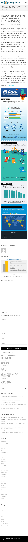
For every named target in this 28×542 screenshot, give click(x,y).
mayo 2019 (3, 483)
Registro (2, 519)
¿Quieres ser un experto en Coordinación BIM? (10, 400)
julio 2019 (3, 479)
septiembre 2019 (4, 474)
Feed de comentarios (5, 525)
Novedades (18, 24)
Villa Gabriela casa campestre (9, 375)
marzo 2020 (3, 461)
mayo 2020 (3, 457)
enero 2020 (3, 465)
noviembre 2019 (4, 470)
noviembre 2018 (4, 492)
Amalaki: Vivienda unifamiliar (8, 357)
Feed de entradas (4, 523)
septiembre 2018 (4, 496)
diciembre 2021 (4, 446)
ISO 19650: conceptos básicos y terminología (10, 408)
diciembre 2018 (4, 490)
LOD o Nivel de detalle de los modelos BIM (14, 417)
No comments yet (6, 26)
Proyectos (3, 510)
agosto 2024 (3, 441)
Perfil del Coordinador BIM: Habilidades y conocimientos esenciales (12, 397)
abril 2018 (3, 498)
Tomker (4, 369)
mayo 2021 (3, 448)
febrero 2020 (3, 463)
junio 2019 (3, 481)
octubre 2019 (4, 472)
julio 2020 (3, 454)
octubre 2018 (4, 494)
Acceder (2, 521)
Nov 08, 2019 (5, 24)
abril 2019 (3, 485)
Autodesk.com (11, 85)
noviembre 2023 (4, 443)
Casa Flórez (6, 382)
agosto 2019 (3, 476)
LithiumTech (20, 538)
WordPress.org (4, 528)
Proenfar (5, 363)
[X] (3, 540)
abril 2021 (3, 450)
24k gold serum (4, 430)
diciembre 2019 (4, 468)
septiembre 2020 (4, 452)
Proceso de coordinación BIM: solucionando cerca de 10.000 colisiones (13, 405)
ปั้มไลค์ (2, 423)
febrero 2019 (3, 487)
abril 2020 (3, 459)
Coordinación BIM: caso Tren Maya (8, 402)
